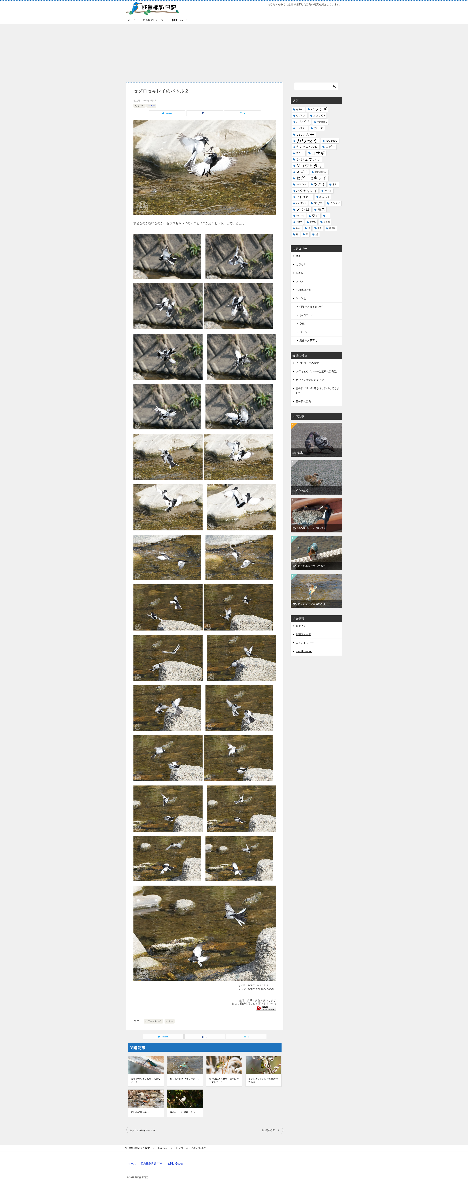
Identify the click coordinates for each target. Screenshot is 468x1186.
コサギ (318, 153)
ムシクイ (335, 203)
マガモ (318, 203)
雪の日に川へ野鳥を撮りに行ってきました (224, 1080)
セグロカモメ (321, 172)
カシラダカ (301, 128)
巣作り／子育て (308, 340)
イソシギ (319, 109)
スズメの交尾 (300, 490)
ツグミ (319, 184)
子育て (299, 222)
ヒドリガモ (304, 197)
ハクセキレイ (306, 191)
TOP (139, 1148)
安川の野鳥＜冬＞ (140, 1112)
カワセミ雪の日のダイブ (310, 379)
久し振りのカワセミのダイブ (184, 1078)
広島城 (327, 222)
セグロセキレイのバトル (142, 1130)
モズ (321, 209)
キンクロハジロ (307, 147)
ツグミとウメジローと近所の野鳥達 (263, 1080)
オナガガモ (322, 122)
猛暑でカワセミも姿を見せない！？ (145, 1080)
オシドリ (302, 122)
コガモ (330, 147)
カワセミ (307, 140)
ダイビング (301, 184)
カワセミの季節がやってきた (309, 565)
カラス (318, 128)
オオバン (319, 115)
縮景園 (332, 228)
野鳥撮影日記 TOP (153, 20)
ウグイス (301, 115)
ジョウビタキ (309, 165)
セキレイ (139, 105)
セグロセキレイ (153, 1021)
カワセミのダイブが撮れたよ (309, 603)
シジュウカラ (308, 159)
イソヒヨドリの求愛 (307, 363)
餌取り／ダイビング (310, 306)
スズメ (301, 172)
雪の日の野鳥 (303, 401)
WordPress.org (304, 651)
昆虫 (298, 228)
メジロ (303, 209)
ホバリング (301, 203)
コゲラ (300, 152)
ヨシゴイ (300, 215)
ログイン (301, 625)
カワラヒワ (332, 140)
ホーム (132, 20)
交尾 (315, 216)
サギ (298, 256)
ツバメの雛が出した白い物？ (309, 528)
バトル (151, 105)
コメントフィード (306, 642)
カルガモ (305, 134)
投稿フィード (303, 634)
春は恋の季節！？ (271, 1130)
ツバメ (299, 281)
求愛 (320, 228)
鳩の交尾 (297, 452)
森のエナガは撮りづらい (182, 1112)
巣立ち (313, 222)
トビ (335, 184)
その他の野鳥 (303, 289)
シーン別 (301, 298)
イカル (299, 109)
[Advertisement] (234, 51)
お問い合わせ (179, 20)
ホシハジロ (324, 197)
